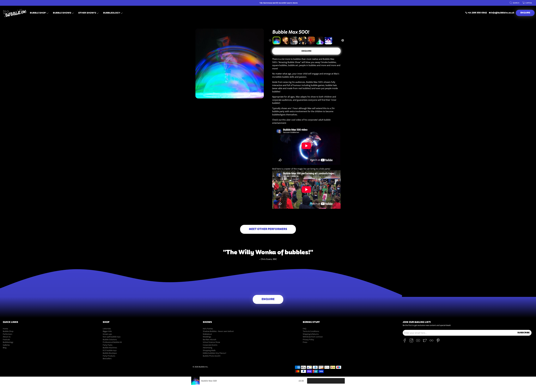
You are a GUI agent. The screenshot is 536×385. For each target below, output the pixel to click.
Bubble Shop (38, 13)
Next (342, 40)
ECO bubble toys (110, 350)
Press (305, 342)
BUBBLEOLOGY (111, 13)
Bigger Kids (107, 331)
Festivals (6, 339)
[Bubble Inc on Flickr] (431, 341)
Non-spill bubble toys (111, 336)
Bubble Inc (203, 367)
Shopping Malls (209, 350)
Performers (7, 334)
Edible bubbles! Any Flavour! (214, 353)
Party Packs (107, 345)
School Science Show (211, 342)
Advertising (207, 347)
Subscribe (523, 333)
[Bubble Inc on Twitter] (425, 341)
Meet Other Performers (268, 229)
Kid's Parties (208, 328)
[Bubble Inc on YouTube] (418, 341)
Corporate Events (210, 345)
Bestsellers (107, 358)
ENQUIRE (525, 13)
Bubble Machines (110, 347)
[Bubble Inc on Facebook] (405, 341)
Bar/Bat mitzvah (209, 339)
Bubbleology (8, 342)
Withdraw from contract (313, 336)
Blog (4, 347)
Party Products (109, 356)
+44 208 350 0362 (477, 13)
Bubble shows (62, 13)
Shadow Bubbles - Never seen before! (218, 331)
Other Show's (87, 13)
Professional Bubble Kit (112, 342)
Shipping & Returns (311, 334)
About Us (6, 336)
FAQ (304, 328)
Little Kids (107, 328)
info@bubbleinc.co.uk (502, 13)
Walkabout (207, 334)
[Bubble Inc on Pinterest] (438, 341)
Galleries (6, 345)
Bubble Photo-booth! (211, 356)
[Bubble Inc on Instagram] (411, 341)
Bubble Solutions (110, 339)
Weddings (207, 336)
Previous (270, 40)
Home (5, 328)
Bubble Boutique (110, 353)
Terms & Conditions (311, 331)
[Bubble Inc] (15, 13)
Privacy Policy (308, 339)
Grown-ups (107, 334)
